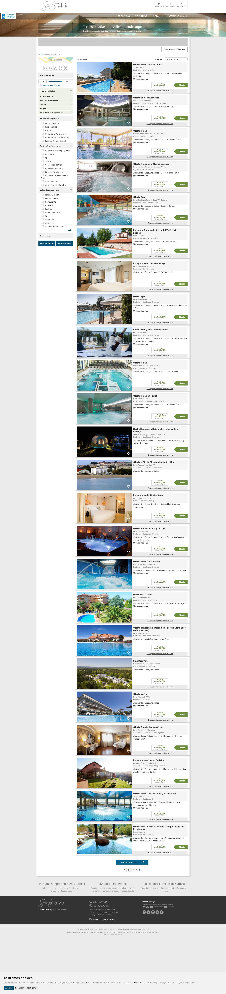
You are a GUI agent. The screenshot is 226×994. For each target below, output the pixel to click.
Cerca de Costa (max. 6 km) (57, 137)
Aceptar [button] (8, 988)
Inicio (42, 55)
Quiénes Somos (82, 929)
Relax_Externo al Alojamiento (51, 112)
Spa (47, 157)
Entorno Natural (52, 123)
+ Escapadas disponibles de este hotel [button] (160, 90)
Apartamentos (51, 181)
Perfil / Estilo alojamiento (50, 146)
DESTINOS (125, 16)
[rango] (61, 81)
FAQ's (96, 929)
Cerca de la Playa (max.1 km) (57, 134)
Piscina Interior (51, 198)
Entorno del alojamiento (50, 118)
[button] (174, 49)
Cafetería (49, 205)
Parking (48, 209)
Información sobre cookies (133, 929)
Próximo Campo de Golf (55, 141)
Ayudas (146, 929)
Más (70, 230)
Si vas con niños (46, 236)
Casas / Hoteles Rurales (55, 185)
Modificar (96, 919)
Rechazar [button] (19, 988)
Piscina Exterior (52, 195)
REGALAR (158, 16)
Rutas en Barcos (46, 96)
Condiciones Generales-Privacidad (111, 929)
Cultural (43, 104)
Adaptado (49, 219)
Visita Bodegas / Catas (49, 100)
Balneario (49, 154)
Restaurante (50, 202)
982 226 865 (181, 6)
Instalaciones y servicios (49, 190)
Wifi (47, 216)
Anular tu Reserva (108, 919)
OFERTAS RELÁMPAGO (177, 16)
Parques (43, 108)
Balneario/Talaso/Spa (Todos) (57, 150)
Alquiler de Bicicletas (54, 226)
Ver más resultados (130, 862)
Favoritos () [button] (158, 6)
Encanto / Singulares (54, 172)
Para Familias (51, 127)
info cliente (170, 6)
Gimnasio (49, 223)
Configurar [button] (31, 988)
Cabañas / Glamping (54, 168)
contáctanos (62, 909)
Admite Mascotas (52, 212)
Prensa (91, 929)
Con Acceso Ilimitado (54, 165)
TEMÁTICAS (142, 16)
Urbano (48, 130)
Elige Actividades (47, 91)
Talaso (48, 161)
